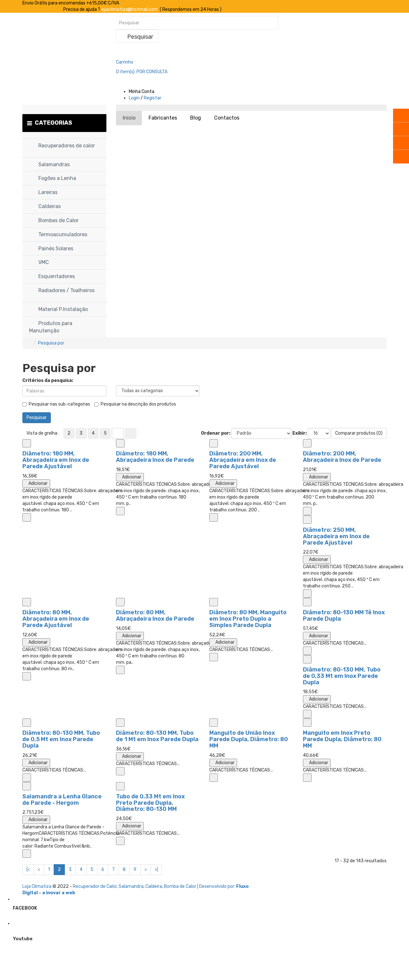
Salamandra (131, 886)
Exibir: (299, 433)
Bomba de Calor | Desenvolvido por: (200, 886)
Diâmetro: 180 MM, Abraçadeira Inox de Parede (155, 456)
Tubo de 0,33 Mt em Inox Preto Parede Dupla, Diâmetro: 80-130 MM (150, 803)
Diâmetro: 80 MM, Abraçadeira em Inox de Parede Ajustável (55, 619)
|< (28, 869)
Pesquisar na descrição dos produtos (138, 404)
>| (156, 869)
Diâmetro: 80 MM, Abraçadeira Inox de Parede (155, 615)
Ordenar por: (215, 433)
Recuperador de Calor (95, 886)
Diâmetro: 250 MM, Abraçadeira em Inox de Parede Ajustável (336, 536)
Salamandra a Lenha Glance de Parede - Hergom (62, 799)
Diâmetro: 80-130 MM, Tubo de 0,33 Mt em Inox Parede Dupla (342, 676)
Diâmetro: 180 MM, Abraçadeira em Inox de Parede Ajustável (55, 460)
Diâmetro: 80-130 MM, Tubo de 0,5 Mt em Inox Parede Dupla (61, 739)
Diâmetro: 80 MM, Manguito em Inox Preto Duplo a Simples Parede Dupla (248, 619)
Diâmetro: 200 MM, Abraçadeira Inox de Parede (342, 456)
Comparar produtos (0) (358, 433)
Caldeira (153, 886)
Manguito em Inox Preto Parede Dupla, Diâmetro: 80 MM (342, 739)
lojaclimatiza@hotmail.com (129, 9)
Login (134, 98)
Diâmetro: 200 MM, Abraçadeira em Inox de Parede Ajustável (242, 460)
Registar (152, 98)
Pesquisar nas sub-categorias (59, 404)
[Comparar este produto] (26, 443)
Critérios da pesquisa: (47, 380)
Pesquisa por (51, 343)
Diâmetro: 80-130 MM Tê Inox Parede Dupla (344, 615)
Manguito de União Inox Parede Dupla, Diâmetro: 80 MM (248, 739)
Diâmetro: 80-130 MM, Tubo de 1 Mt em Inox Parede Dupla (157, 736)
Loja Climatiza (36, 886)
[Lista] (118, 433)
